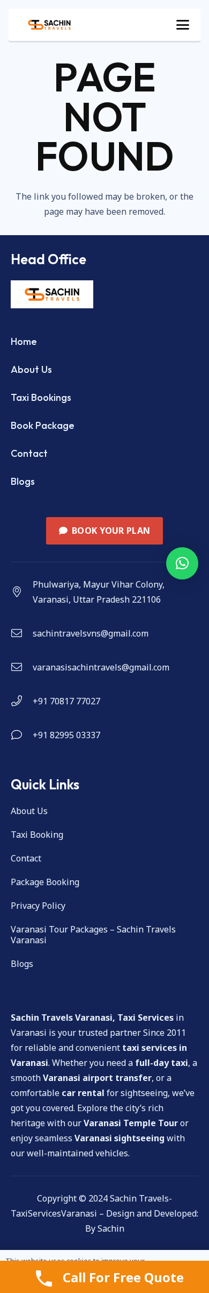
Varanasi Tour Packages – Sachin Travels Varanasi (93, 934)
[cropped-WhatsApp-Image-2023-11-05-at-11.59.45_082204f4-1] (49, 25)
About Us (31, 369)
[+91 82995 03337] (22, 735)
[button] (182, 24)
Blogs (23, 481)
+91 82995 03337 (66, 735)
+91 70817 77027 (66, 701)
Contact (29, 453)
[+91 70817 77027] (22, 701)
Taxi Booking (37, 834)
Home (24, 341)
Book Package (42, 425)
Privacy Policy (38, 906)
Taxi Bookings (41, 397)
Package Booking (45, 882)
